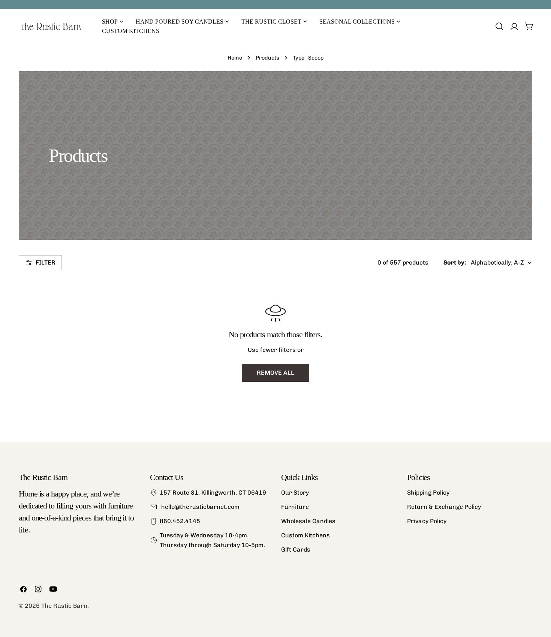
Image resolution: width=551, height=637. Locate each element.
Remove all (275, 372)
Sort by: (454, 262)
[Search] (499, 26)
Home (235, 57)
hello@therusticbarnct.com (200, 506)
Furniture (295, 506)
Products (267, 57)
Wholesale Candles (308, 521)
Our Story (295, 492)
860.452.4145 (180, 521)
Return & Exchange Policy (444, 506)
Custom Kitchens (305, 535)
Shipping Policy (428, 492)
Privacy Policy (426, 521)
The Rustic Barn (64, 605)
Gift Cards (295, 549)
